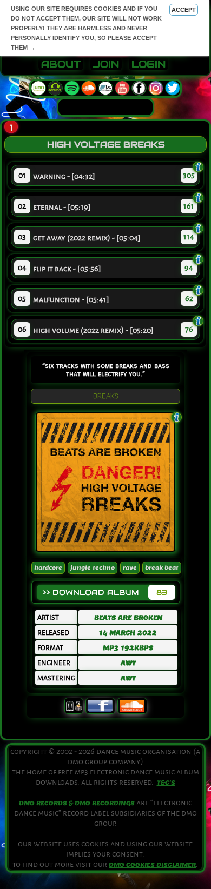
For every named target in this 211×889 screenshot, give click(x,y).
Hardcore (48, 567)
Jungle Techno (92, 567)
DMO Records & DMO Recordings (77, 803)
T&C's (166, 782)
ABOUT (61, 64)
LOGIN (148, 64)
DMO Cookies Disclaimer (152, 864)
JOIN (106, 64)
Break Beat (162, 567)
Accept (184, 9)
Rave (130, 567)
